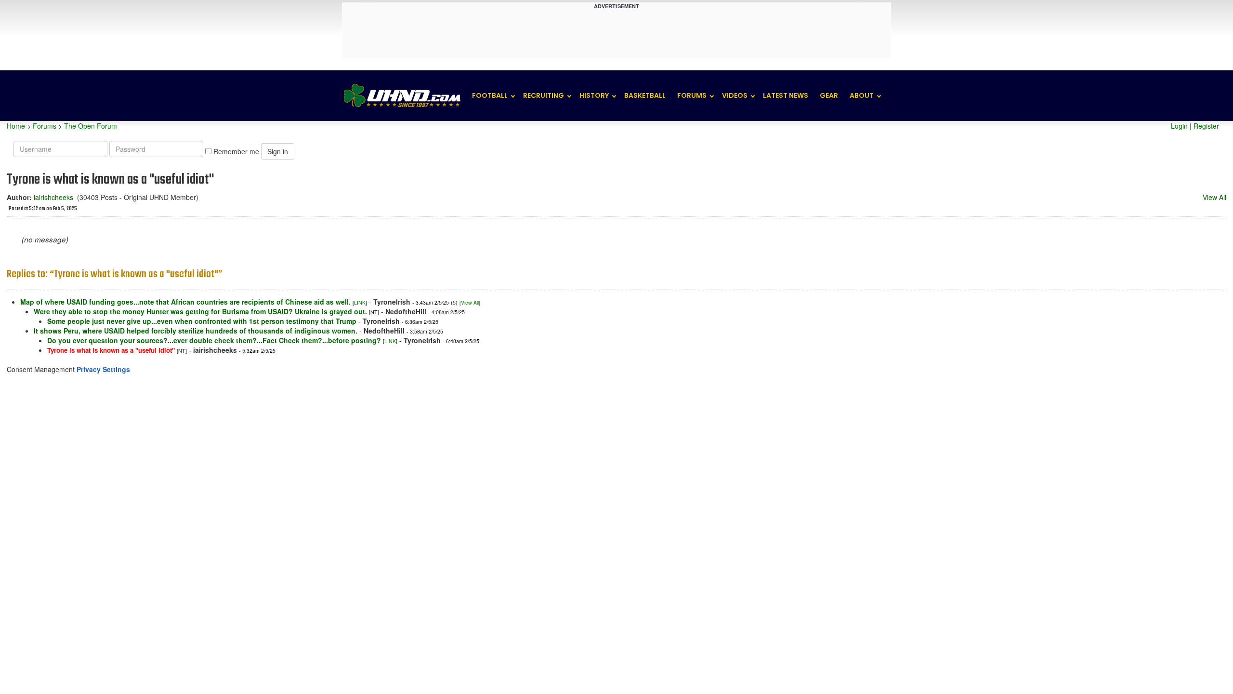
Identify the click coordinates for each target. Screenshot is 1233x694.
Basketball (645, 95)
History (594, 95)
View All (1214, 197)
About (862, 95)
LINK (360, 302)
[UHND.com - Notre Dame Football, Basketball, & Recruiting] (401, 95)
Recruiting (543, 95)
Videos (735, 95)
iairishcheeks (53, 197)
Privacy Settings (103, 369)
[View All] (469, 302)
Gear (829, 95)
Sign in (277, 151)
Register (1206, 126)
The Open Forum (90, 126)
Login (1179, 126)
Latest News (785, 95)
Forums (692, 95)
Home (16, 126)
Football (490, 95)
